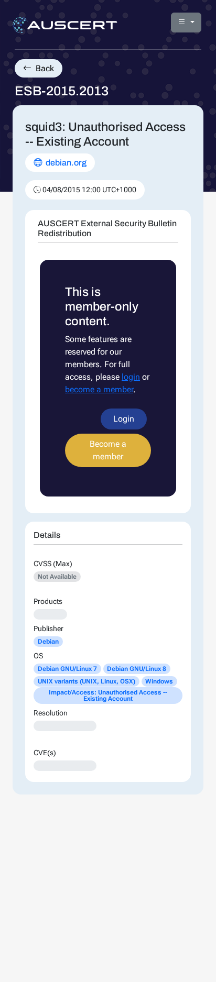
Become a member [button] (108, 450)
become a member (99, 389)
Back (44, 68)
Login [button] (123, 419)
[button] (186, 22)
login (131, 377)
